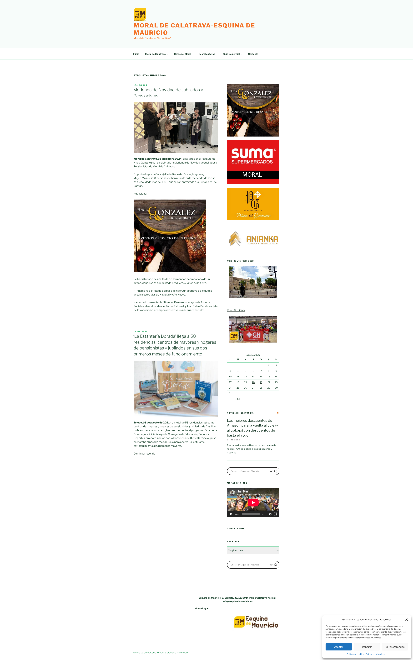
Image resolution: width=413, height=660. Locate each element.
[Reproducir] (231, 514)
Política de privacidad (375, 654)
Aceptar (338, 646)
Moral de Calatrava (155, 54)
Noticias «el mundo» (240, 413)
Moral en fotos (207, 54)
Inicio (136, 54)
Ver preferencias (395, 646)
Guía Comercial (231, 54)
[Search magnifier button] (275, 471)
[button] (406, 619)
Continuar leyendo (144, 453)
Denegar (367, 646)
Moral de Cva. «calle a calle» (241, 260)
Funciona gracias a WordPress (172, 652)
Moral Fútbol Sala (236, 310)
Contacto (253, 54)
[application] (253, 502)
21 (261, 382)
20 (253, 382)
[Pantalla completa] (275, 514)
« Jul (237, 398)
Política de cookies (355, 654)
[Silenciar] (270, 514)
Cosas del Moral (182, 54)
